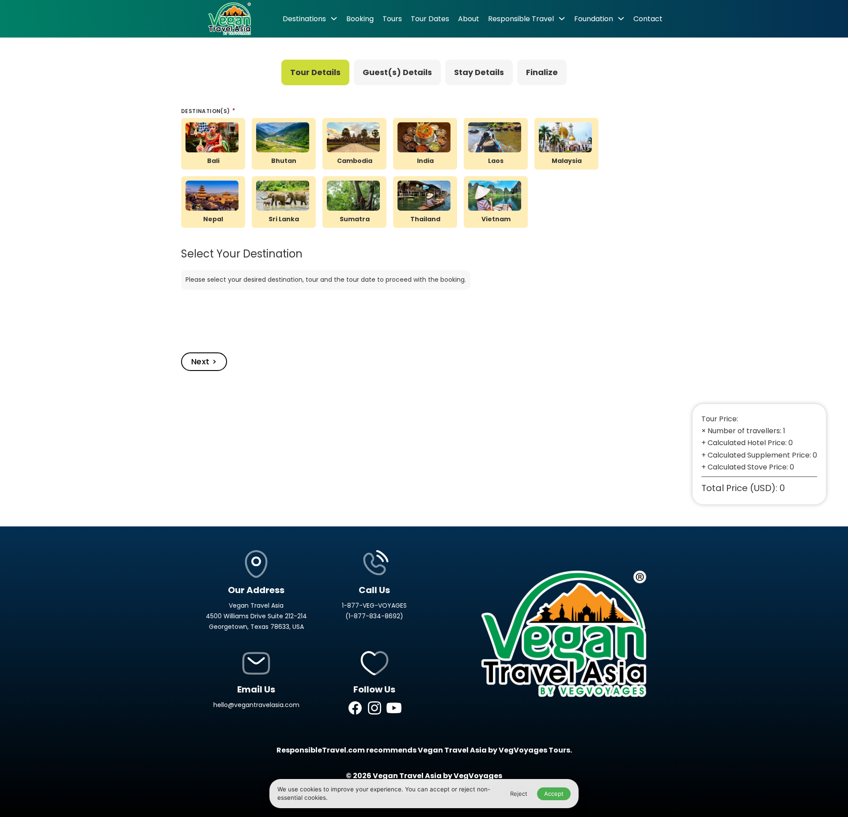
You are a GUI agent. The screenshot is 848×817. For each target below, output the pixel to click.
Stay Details (479, 72)
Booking (360, 19)
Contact (647, 19)
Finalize (542, 72)
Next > (204, 361)
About (468, 19)
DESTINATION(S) (206, 111)
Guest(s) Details (397, 72)
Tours (392, 19)
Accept (554, 793)
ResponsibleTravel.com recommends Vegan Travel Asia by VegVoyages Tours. (424, 750)
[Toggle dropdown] (333, 18)
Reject (518, 793)
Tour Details (315, 72)
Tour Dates (430, 19)
